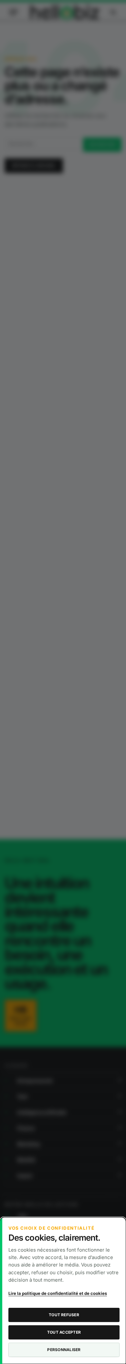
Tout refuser (64, 1314)
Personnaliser (63, 1349)
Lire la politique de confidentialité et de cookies (57, 1293)
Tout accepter (64, 1332)
